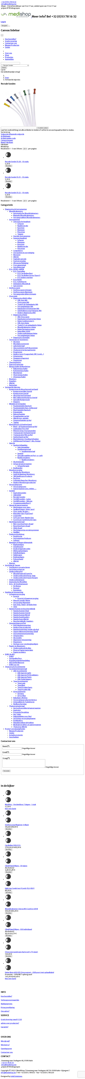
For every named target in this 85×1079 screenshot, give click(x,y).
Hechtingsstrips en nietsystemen (26, 530)
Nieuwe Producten (12, 45)
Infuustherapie (23, 466)
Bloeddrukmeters (16, 211)
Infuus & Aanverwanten (22, 464)
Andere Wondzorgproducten (24, 482)
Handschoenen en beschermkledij (22, 609)
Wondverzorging (15, 470)
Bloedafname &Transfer (22, 574)
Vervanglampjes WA (25, 306)
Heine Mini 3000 (23, 331)
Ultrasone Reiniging (20, 263)
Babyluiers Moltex (20, 698)
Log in (3, 22)
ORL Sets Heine (23, 323)
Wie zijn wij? (5, 1041)
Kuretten (20, 228)
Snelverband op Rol (20, 437)
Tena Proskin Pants (24, 687)
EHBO (11, 656)
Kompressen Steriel (20, 393)
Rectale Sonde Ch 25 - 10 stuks (17, 177)
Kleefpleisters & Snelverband (20, 424)
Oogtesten (17, 360)
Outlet (7, 47)
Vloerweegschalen (20, 375)
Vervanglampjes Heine (26, 335)
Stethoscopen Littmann (22, 290)
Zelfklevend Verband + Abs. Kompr (27, 441)
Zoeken (4, 67)
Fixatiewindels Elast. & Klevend (25, 408)
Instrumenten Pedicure (22, 538)
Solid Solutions (16, 1076)
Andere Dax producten (22, 627)
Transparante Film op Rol (23, 435)
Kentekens (17, 590)
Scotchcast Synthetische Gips (24, 520)
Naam (5, 746)
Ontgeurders (18, 636)
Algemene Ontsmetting (22, 640)
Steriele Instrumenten (21, 236)
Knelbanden (17, 468)
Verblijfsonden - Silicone (22, 501)
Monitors (12, 379)
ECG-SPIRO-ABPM (16, 269)
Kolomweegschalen (20, 371)
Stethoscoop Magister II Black (17, 825)
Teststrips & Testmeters (18, 340)
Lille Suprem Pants (24, 677)
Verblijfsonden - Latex (22, 499)
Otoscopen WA (23, 302)
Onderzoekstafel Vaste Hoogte (25, 578)
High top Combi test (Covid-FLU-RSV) (19, 888)
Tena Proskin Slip (24, 689)
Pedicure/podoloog (16, 534)
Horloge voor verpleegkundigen (25, 644)
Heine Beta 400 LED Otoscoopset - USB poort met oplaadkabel (29, 972)
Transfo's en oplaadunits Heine (29, 325)
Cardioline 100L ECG (13, 845)
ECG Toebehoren (19, 282)
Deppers (16, 402)
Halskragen (17, 555)
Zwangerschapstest (21, 358)
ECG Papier (17, 280)
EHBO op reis (14, 665)
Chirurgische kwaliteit (21, 222)
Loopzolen (17, 516)
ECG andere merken (25, 277)
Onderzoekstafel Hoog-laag (24, 576)
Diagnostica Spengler (21, 338)
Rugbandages (18, 545)
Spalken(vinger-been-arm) (24, 509)
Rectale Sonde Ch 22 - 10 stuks (17, 193)
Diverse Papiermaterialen (23, 650)
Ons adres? (5, 1011)
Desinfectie (17, 536)
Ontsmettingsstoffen (17, 623)
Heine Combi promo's (25, 321)
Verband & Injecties (12, 387)
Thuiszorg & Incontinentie (15, 667)
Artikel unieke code (8, 138)
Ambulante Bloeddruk (21, 284)
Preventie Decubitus (21, 712)
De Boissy (17, 586)
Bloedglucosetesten (21, 344)
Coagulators (18, 251)
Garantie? (4, 1027)
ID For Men (21, 696)
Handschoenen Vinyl (21, 611)
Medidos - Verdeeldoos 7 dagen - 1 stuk (20, 804)
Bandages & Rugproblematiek (20, 542)
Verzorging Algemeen (21, 603)
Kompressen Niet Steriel (22, 391)
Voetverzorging (19, 261)
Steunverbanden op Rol (22, 420)
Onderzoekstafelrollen (22, 648)
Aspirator (17, 710)
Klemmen (21, 230)
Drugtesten (17, 352)
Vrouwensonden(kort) (22, 503)
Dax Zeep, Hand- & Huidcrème (25, 605)
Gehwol (16, 540)
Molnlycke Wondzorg (21, 472)
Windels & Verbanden (17, 404)
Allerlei (16, 257)
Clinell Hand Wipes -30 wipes (16, 866)
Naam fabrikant (7, 142)
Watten (12, 563)
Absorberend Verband (22, 395)
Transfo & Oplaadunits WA (27, 304)
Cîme (15, 607)
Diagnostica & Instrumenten (16, 209)
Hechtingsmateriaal (16, 522)
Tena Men (21, 685)
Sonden (12, 491)
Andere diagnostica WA (26, 313)
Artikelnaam (5, 136)
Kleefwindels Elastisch (22, 410)
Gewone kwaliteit (20, 238)
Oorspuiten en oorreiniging (23, 253)
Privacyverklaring (8, 1007)
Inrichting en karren (16, 569)
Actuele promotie (16, 735)
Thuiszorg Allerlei (20, 727)
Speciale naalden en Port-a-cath (30, 456)
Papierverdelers (19, 652)
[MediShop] (16, 16)
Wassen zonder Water (21, 600)
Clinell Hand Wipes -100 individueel (18, 929)
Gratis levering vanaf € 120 (11, 1019)
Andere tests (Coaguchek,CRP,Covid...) (28, 354)
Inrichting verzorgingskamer (24, 718)
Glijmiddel (17, 495)
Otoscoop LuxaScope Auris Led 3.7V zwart (21, 952)
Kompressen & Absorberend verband (23, 389)
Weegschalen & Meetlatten (19, 366)
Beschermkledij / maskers (23, 621)
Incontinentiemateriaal (18, 669)
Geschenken (14, 737)
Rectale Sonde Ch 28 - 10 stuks (17, 162)
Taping (16, 422)
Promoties (9, 57)
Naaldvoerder (22, 226)
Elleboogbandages (20, 551)
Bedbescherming (20, 704)
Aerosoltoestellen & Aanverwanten (27, 708)
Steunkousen (18, 547)
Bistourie (16, 255)
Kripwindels (17, 412)
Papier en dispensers (17, 646)
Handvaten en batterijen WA (28, 309)
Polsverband (18, 559)
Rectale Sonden (19, 497)
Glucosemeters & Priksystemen (25, 348)
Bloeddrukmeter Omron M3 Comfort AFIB (21, 909)
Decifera (16, 478)
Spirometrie (18, 286)
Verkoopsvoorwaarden (10, 1000)
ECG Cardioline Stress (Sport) (28, 275)
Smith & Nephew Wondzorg (24, 474)
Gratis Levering (11, 41)
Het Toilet (17, 714)
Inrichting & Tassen (12, 565)
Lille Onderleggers (24, 679)
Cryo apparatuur (19, 265)
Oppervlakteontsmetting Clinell (25, 631)
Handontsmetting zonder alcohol (26, 629)
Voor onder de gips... (21, 511)
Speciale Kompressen (21, 400)
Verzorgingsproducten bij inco (25, 700)
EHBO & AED (10, 654)
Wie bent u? (5, 1045)
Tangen (20, 234)
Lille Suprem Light (24, 673)
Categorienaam (7, 140)
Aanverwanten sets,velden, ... (24, 489)
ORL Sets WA (22, 300)
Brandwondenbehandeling (19, 660)
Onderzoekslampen (16, 580)
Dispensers (17, 642)
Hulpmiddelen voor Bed (22, 716)
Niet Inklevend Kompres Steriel (25, 398)
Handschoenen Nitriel (21, 615)
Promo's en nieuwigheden (15, 729)
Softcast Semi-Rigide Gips (23, 518)
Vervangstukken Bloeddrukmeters (26, 217)
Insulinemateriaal (24, 449)
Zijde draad (17, 528)
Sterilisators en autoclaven (19, 567)
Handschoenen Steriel (21, 613)
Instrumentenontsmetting (23, 634)
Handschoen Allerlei (21, 619)
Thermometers (15, 362)
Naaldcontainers (23, 458)
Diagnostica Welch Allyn (22, 298)
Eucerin (16, 596)
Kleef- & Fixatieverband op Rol (25, 427)
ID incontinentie (19, 692)
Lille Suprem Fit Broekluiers (27, 675)
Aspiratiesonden (19, 493)
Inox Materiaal (19, 267)
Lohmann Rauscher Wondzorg (24, 480)
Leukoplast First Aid (21, 429)
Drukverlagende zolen (21, 549)
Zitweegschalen (19, 377)
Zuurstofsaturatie (16, 364)
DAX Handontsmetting (22, 625)
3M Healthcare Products (22, 476)
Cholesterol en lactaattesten (24, 350)
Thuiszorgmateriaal (17, 706)
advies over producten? (10, 1023)
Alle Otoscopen (23, 317)
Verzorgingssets (15, 485)
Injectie (12, 443)
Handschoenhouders (21, 617)
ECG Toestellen (19, 271)
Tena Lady (21, 683)
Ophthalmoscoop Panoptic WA (29, 311)
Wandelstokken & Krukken (23, 723)
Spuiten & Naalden (20, 445)
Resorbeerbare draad (21, 526)
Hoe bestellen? (10, 39)
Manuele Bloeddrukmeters (23, 215)
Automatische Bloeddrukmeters (25, 213)
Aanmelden (9, 59)
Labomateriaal (19, 346)
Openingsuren (6, 1049)
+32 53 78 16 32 (7, 1063)
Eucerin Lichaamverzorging (27, 598)
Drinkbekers (18, 721)
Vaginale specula (19, 259)
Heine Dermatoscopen (26, 329)
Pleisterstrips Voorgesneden (24, 431)
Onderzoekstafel (15, 571)
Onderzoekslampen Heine (27, 333)
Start (7, 78)
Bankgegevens (6, 1004)
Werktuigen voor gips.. (22, 507)
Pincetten (21, 232)
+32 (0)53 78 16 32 (8, 2)
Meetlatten (17, 373)
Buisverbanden (19, 414)
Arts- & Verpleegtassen (18, 584)
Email (5, 752)
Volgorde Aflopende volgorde (12, 134)
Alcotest (16, 342)
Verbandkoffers (15, 658)
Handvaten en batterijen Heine (29, 319)
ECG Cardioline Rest (25, 273)
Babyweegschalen (20, 369)
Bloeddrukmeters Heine (26, 327)
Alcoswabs (17, 638)
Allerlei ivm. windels (21, 418)
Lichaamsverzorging (17, 594)
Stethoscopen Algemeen (22, 292)
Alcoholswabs (18, 462)
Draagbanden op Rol (21, 416)
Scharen (20, 224)
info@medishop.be (8, 4)
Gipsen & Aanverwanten (18, 505)
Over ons (8, 53)
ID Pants (20, 694)
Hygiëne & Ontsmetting (14, 592)
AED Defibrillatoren (16, 663)
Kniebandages (18, 557)
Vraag (6, 758)
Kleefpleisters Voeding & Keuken (26, 439)
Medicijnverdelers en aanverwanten (27, 725)
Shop (7, 55)
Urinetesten (17, 356)
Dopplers (12, 381)
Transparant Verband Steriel (24, 433)
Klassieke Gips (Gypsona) (23, 513)
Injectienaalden (23, 447)
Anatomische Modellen (18, 582)
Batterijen (13, 385)
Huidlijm (16, 532)
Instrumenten (14, 220)
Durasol (16, 588)
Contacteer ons (11, 43)
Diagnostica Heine (20, 315)
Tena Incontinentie (20, 681)
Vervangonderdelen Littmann (24, 294)
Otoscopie (13, 296)
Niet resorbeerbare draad (23, 524)
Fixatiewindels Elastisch (22, 406)
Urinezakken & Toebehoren (23, 702)
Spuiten (20, 453)
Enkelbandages (19, 553)
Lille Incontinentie (20, 671)
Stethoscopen (14, 288)
